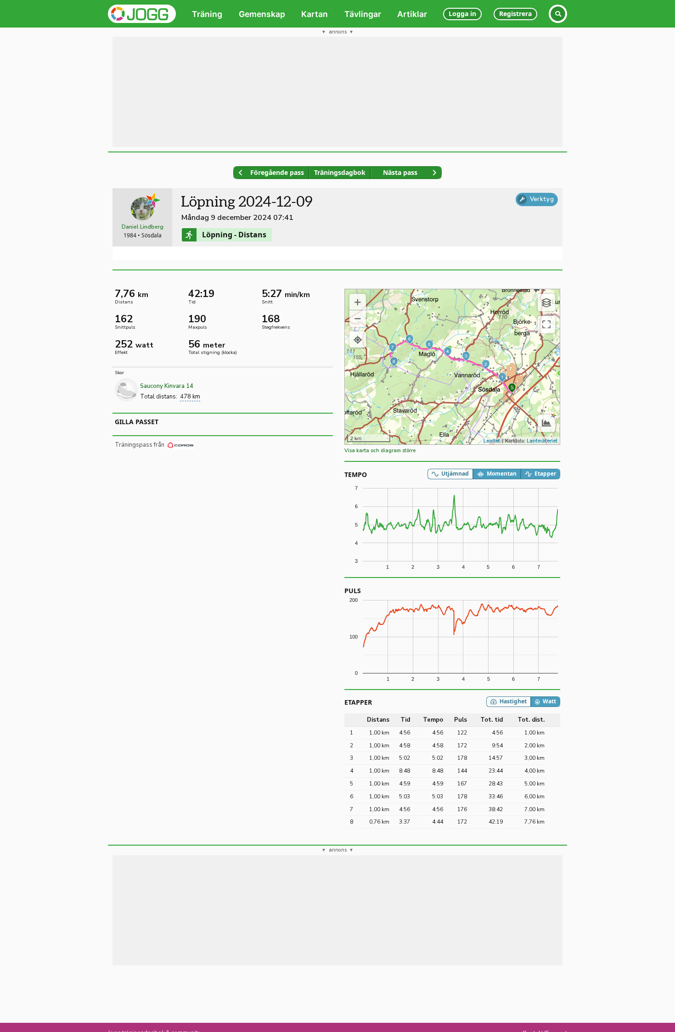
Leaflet (492, 440)
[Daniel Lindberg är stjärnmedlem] (153, 200)
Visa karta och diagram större (380, 450)
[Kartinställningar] (546, 302)
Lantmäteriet (542, 440)
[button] (357, 302)
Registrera (515, 13)
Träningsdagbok (340, 172)
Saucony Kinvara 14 (166, 386)
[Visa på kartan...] (357, 339)
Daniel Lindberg (142, 226)
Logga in (462, 13)
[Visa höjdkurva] (546, 423)
